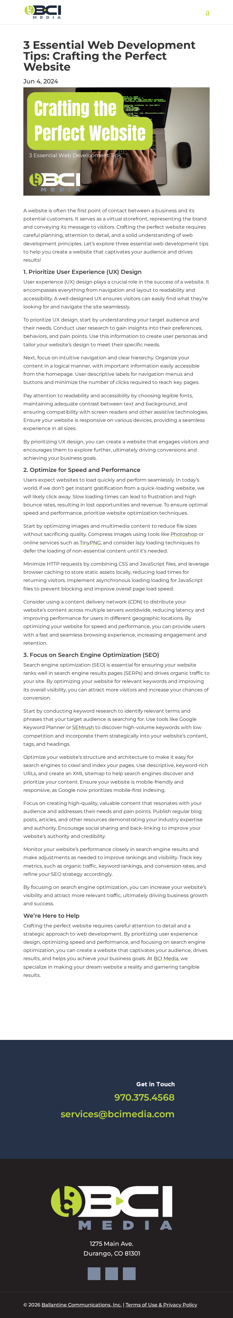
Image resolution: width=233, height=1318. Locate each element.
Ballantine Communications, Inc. (82, 1305)
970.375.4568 (144, 1097)
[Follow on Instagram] (111, 1273)
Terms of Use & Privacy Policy (161, 1305)
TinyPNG (90, 543)
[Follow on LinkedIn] (129, 1273)
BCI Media (166, 958)
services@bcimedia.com (118, 1114)
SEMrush (83, 727)
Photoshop (184, 534)
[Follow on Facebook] (94, 1273)
